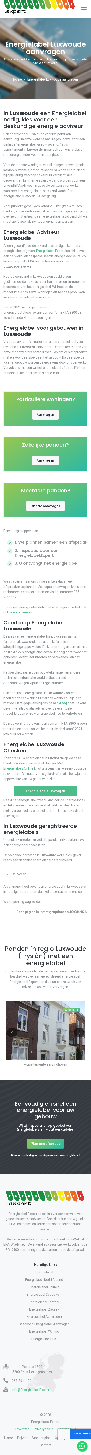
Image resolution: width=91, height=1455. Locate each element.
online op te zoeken (18, 612)
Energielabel (44, 1272)
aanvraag (60, 703)
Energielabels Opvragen (45, 791)
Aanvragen (45, 415)
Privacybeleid (43, 1429)
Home (17, 79)
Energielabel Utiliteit (44, 1287)
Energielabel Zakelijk (44, 1309)
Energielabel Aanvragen (44, 1316)
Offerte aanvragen (45, 506)
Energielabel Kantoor (44, 1302)
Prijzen (22, 1438)
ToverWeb (22, 1429)
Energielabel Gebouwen (44, 1294)
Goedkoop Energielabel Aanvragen (44, 1324)
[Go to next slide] (79, 1032)
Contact (45, 1445)
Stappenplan (41, 1438)
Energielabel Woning (44, 1331)
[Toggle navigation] (83, 9)
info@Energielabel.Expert (30, 1390)
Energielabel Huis (44, 1339)
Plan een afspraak (45, 1143)
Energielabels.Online (18, 768)
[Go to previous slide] (12, 1032)
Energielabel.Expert (50, 251)
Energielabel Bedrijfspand (44, 1280)
